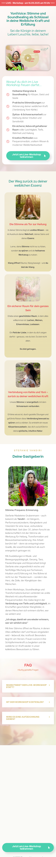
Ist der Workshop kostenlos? (25, 702)
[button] (28, 686)
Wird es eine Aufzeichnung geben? (22, 718)
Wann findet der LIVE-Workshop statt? (26, 686)
